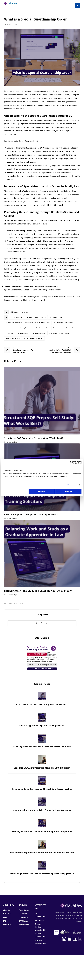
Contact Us (7, 925)
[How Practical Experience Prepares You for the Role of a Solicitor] (42, 844)
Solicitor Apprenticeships (40, 935)
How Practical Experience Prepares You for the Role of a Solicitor (42, 852)
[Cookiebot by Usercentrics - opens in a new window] (71, 462)
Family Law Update (22, 333)
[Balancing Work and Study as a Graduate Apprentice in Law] (42, 738)
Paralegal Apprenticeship (40, 942)
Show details (72, 485)
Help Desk (6, 914)
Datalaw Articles (58, 328)
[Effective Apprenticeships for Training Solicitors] (42, 717)
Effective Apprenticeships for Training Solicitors (42, 725)
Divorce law (9, 333)
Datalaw (47, 328)
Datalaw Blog (70, 328)
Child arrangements (16, 317)
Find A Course (24, 910)
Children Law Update (55, 317)
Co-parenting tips (11, 328)
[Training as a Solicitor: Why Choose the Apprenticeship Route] (42, 823)
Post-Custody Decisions (13, 338)
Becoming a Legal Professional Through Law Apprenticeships (42, 789)
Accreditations (24, 925)
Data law (38, 328)
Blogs (5, 917)
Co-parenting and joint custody (63, 323)
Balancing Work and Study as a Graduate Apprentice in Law (42, 746)
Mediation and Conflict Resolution (59, 333)
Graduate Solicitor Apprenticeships (40, 927)
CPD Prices (23, 914)
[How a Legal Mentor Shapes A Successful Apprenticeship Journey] (42, 865)
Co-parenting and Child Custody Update (37, 323)
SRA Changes (24, 921)
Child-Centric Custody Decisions (36, 317)
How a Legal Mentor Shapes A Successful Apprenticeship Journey (42, 873)
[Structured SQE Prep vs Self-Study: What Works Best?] (42, 696)
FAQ (4, 921)
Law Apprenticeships (40, 915)
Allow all (68, 491)
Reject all (41, 491)
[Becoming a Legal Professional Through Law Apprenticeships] (42, 780)
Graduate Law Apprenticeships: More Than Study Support (42, 767)
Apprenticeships (12, 442)
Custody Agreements (26, 328)
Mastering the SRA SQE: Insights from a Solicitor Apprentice (42, 810)
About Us (6, 910)
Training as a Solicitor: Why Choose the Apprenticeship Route (42, 831)
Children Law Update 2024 (14, 323)
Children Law (14, 312)
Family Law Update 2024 (38, 333)
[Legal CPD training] (10, 3)
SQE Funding (39, 920)
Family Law (25, 312)
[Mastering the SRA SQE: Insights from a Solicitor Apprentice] (42, 801)
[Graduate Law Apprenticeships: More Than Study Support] (42, 759)
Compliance (23, 917)
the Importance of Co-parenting (33, 338)
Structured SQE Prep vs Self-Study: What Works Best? (42, 704)
